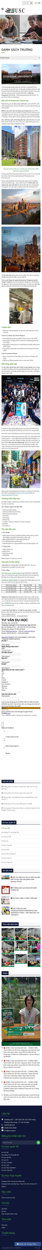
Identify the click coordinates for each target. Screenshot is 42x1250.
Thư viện (37, 1248)
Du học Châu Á (7, 858)
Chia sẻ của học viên (8, 1198)
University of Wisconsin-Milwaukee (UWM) (18, 804)
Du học (4, 1211)
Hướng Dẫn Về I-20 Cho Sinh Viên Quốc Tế (18, 793)
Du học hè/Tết (6, 837)
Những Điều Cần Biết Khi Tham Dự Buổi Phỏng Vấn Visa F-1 (20, 798)
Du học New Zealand (9, 854)
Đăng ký (38, 1142)
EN (39, 3)
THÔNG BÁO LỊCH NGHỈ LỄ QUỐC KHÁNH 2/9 (24, 889)
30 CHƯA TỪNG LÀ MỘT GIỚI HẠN (25, 898)
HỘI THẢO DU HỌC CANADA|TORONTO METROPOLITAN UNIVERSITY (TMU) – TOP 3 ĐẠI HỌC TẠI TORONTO (25, 912)
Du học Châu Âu (7, 862)
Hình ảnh (4, 1225)
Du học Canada (7, 845)
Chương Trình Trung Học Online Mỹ (13, 1181)
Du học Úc (5, 841)
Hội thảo (4, 1209)
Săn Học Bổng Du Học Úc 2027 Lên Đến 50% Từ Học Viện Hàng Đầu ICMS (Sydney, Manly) (25, 879)
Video (4, 1228)
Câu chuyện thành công (9, 1214)
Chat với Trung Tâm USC (26, 1244)
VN (36, 3)
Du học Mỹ (6, 828)
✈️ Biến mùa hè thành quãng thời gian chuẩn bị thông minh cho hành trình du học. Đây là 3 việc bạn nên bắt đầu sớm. (21, 1097)
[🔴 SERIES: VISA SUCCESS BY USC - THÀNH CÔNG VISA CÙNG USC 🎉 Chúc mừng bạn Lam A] (21, 1011)
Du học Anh (5, 849)
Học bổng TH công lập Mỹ (10, 832)
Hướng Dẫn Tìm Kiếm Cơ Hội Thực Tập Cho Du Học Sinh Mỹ (20, 788)
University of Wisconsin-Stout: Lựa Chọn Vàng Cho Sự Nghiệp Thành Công (21, 809)
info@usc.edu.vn (10, 1131)
